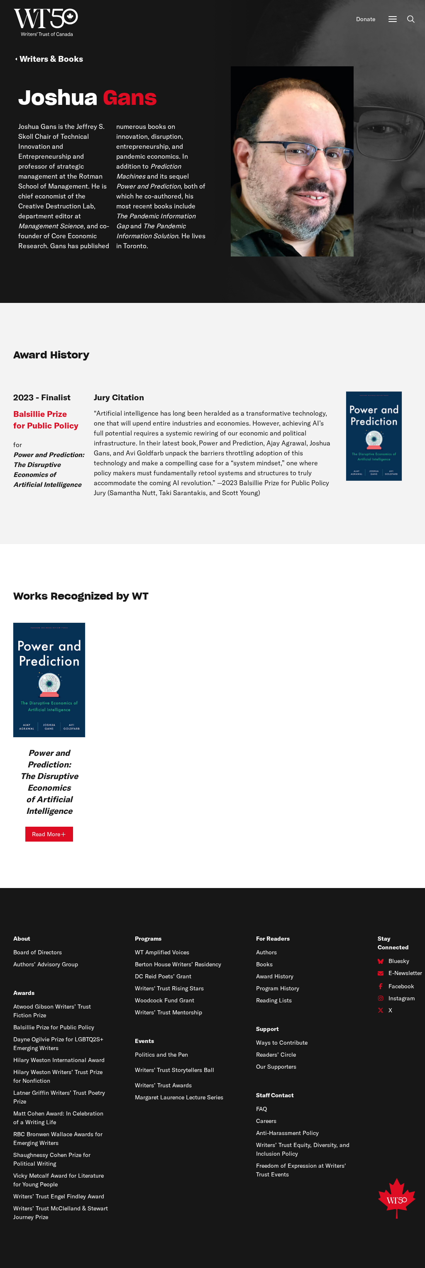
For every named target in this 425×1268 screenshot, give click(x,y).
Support (267, 1029)
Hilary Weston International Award (59, 1060)
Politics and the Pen (161, 1054)
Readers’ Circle (276, 1054)
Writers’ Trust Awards (163, 1085)
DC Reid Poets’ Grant (163, 976)
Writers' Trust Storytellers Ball (174, 1070)
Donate (365, 19)
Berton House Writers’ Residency (178, 964)
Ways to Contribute (282, 1042)
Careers (266, 1121)
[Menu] (392, 19)
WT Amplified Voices (162, 952)
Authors (266, 952)
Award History (274, 976)
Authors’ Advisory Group (45, 964)
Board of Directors (37, 952)
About (21, 938)
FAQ (261, 1109)
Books (264, 964)
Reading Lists (274, 1000)
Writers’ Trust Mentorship (168, 1012)
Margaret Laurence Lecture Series (179, 1097)
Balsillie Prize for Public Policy (53, 1027)
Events (144, 1041)
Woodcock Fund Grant (164, 1000)
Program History (277, 988)
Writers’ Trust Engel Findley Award (58, 1196)
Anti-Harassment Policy (287, 1133)
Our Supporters (276, 1066)
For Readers (273, 938)
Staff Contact (275, 1095)
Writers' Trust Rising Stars (169, 988)
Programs (148, 938)
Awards (23, 993)
